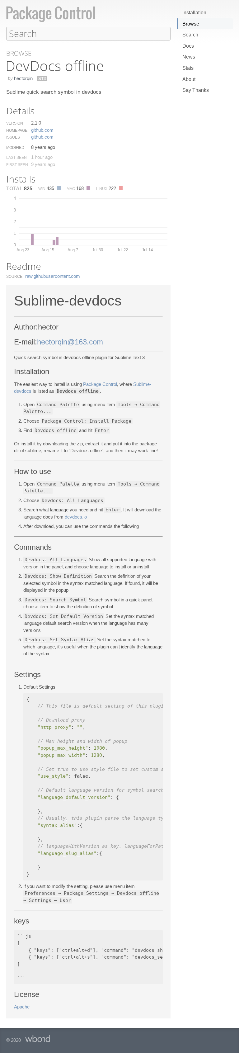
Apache (22, 1006)
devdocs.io (76, 516)
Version (14, 123)
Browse (190, 23)
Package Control (100, 384)
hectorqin (23, 78)
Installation (194, 12)
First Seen (17, 165)
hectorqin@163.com (70, 342)
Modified (15, 147)
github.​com (42, 130)
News (188, 56)
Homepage (16, 130)
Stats (188, 68)
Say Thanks (195, 90)
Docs (188, 46)
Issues (13, 137)
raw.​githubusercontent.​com (52, 276)
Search (190, 34)
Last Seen (16, 157)
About (188, 79)
